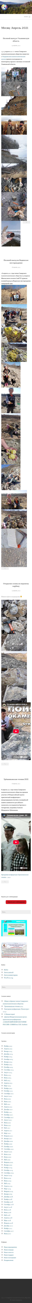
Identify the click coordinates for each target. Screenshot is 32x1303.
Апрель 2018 (8, 1218)
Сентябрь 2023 (8, 1070)
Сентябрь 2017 (8, 1231)
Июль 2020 (7, 1154)
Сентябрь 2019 (8, 1173)
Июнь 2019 (7, 1181)
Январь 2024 (8, 1062)
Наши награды (8, 1250)
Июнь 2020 (7, 1157)
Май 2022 (7, 1104)
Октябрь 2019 (8, 1170)
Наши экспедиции (10, 1258)
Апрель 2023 (8, 1083)
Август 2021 (8, 1120)
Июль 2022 (7, 1099)
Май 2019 (7, 1184)
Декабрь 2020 (8, 1141)
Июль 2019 (7, 1178)
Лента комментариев (10, 975)
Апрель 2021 (8, 1131)
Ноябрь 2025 (8, 1046)
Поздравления (8, 1260)
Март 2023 (7, 1086)
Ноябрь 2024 (8, 1057)
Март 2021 (7, 1133)
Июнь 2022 (7, 1102)
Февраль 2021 (8, 1136)
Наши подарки (8, 1255)
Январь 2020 (8, 1165)
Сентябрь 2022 (8, 1094)
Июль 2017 (7, 1234)
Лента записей (8, 973)
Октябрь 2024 (8, 1059)
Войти (6, 970)
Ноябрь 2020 (8, 1144)
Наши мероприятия (10, 1247)
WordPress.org (8, 978)
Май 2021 (7, 1128)
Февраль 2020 (8, 1162)
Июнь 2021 (7, 1125)
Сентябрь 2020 (8, 1149)
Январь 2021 (8, 1139)
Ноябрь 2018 (8, 1199)
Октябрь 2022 (8, 1091)
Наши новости (8, 1253)
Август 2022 (8, 1096)
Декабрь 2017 (8, 1226)
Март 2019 (7, 1189)
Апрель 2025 (8, 1049)
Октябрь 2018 (8, 1202)
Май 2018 (7, 1215)
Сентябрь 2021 (8, 1118)
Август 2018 (8, 1207)
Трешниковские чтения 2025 (13, 1006)
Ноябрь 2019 (8, 1168)
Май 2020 (7, 1160)
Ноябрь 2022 (8, 1088)
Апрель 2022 (8, 1107)
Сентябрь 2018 (8, 1205)
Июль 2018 (7, 1210)
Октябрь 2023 (8, 1067)
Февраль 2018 (8, 1223)
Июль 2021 (7, 1123)
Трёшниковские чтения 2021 (16, 779)
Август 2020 (8, 1152)
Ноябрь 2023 (8, 1065)
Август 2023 (8, 1073)
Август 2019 (8, 1176)
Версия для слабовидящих (16, 902)
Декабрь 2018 (8, 1197)
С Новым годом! (9, 1014)
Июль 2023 (7, 1075)
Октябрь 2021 (8, 1115)
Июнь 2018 (7, 1213)
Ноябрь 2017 (8, 1228)
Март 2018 (7, 1221)
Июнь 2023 (7, 1078)
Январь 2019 (8, 1194)
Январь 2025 (8, 1051)
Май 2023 (7, 1081)
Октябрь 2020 (8, 1147)
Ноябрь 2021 (8, 1112)
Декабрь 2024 (8, 1054)
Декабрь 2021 (8, 1110)
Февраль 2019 (8, 1191)
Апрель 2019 (8, 1186)
